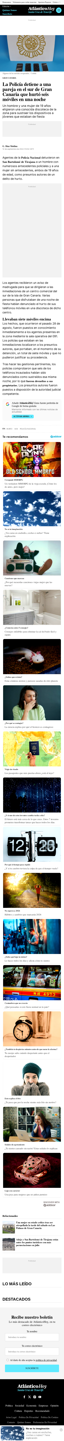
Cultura (18, 1410)
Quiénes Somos (9, 10)
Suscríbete (7, 14)
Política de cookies (49, 1417)
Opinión (54, 1405)
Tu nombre (32, 1331)
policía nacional (28, 429)
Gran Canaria (9, 78)
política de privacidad (46, 1360)
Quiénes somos (24, 1422)
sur (16, 429)
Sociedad (19, 1405)
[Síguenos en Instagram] (34, 1397)
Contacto (11, 1422)
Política (9, 1405)
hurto (9, 429)
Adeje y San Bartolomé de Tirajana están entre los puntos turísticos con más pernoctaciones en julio (37, 1242)
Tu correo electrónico (32, 1345)
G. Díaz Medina (9, 146)
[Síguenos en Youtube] (39, 1397)
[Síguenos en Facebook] (24, 1397)
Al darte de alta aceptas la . (33, 1359)
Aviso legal (11, 1417)
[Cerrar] (61, 1429)
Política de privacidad (29, 1417)
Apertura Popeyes (44, 2)
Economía (31, 1405)
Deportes (28, 1410)
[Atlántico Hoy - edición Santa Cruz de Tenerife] (41, 10)
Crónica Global (58, 2)
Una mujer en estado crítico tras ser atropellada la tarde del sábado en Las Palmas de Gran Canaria (35, 1225)
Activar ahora (21, 416)
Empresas (43, 1405)
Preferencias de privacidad (45, 1422)
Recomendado (42, 1410)
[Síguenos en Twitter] (29, 1397)
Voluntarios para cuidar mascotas (24, 2)
